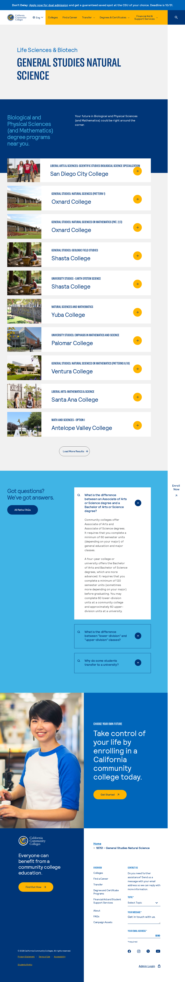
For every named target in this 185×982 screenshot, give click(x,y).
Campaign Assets (102, 922)
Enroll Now (178, 487)
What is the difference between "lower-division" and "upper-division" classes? (106, 636)
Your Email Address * (137, 931)
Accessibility (59, 956)
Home (97, 843)
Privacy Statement (26, 956)
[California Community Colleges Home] (16, 17)
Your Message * (134, 912)
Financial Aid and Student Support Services (107, 901)
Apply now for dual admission (48, 5)
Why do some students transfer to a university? (102, 662)
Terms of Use (44, 956)
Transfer (98, 884)
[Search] (176, 17)
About (96, 910)
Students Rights (25, 964)
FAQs (96, 916)
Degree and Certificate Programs (106, 892)
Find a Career (70, 17)
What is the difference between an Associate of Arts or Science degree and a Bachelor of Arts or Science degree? (106, 503)
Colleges (53, 17)
